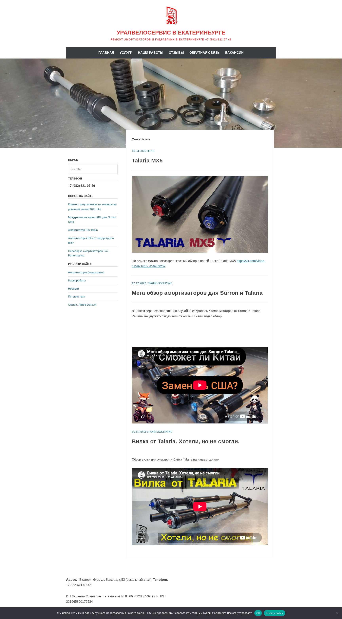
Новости (73, 288)
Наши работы (150, 52)
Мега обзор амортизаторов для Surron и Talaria (197, 293)
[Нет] (337, 613)
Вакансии (234, 52)
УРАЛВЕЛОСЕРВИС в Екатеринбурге (171, 33)
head (150, 151)
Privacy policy (274, 613)
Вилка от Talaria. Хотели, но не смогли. (185, 441)
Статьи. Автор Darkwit (82, 304)
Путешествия (76, 296)
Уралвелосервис (160, 283)
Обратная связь (204, 52)
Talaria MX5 (147, 160)
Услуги (126, 52)
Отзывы (176, 52)
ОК (258, 613)
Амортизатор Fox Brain (83, 229)
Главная (106, 52)
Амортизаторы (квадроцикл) (86, 272)
